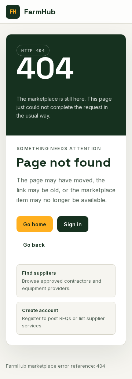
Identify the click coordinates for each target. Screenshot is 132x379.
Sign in (73, 224)
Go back (34, 245)
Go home (34, 224)
